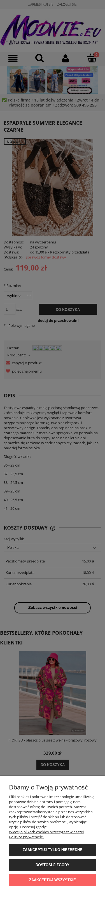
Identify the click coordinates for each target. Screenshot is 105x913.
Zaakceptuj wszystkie (52, 880)
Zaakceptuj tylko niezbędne (52, 850)
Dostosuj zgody (52, 865)
